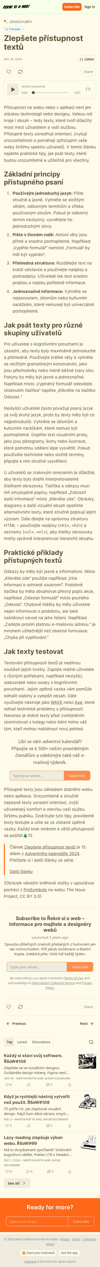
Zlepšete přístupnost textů (49, 847)
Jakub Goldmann (57, 1078)
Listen (89, 59)
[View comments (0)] (29, 1085)
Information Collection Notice (53, 983)
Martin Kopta (26, 1078)
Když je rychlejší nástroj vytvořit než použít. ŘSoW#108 (37, 1099)
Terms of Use (73, 978)
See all (14, 1183)
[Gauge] (88, 89)
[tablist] (28, 1042)
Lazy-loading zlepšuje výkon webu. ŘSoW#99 (33, 1140)
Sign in (89, 7)
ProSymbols (35, 889)
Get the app (69, 1253)
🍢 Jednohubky (18, 22)
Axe (78, 702)
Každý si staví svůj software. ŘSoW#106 (33, 1058)
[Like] (9, 72)
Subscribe (72, 7)
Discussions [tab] (41, 1042)
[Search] (91, 1042)
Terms (76, 1239)
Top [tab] (9, 1042)
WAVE (56, 702)
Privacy (65, 1239)
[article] (50, 1070)
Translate (14, 29)
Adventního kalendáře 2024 (52, 853)
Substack (30, 1261)
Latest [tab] (22, 1042)
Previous (19, 1023)
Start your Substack (40, 1253)
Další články (21, 871)
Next (84, 1023)
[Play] (13, 89)
